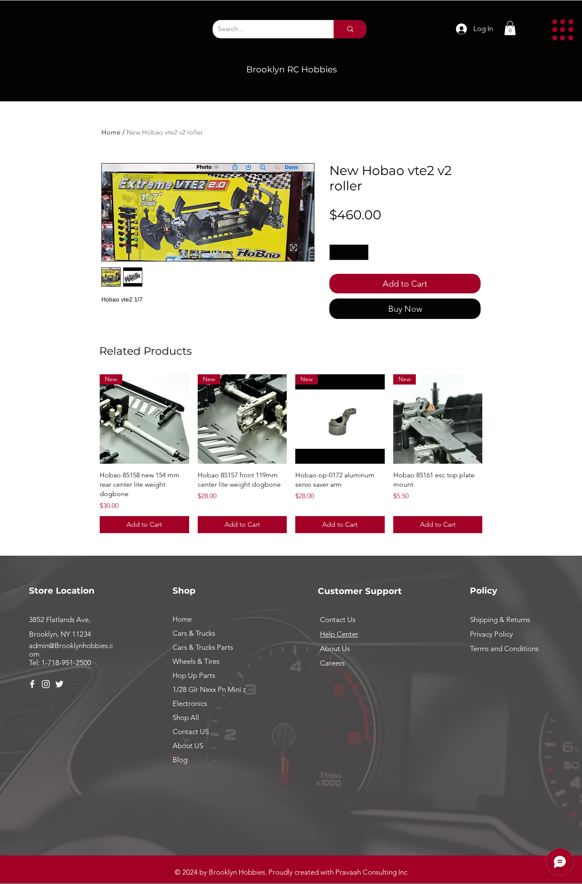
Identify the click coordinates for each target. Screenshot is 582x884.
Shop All (186, 717)
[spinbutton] (349, 252)
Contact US (191, 731)
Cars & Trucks (194, 633)
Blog (180, 759)
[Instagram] (45, 684)
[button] (562, 29)
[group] (291, 454)
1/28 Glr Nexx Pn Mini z (209, 689)
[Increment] (362, 252)
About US (188, 745)
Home (111, 132)
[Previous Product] (87, 418)
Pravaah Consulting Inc (371, 872)
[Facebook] (32, 684)
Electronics (190, 703)
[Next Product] (495, 418)
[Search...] (350, 29)
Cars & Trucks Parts (203, 647)
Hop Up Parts (194, 675)
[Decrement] (336, 252)
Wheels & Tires (196, 661)
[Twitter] (59, 684)
